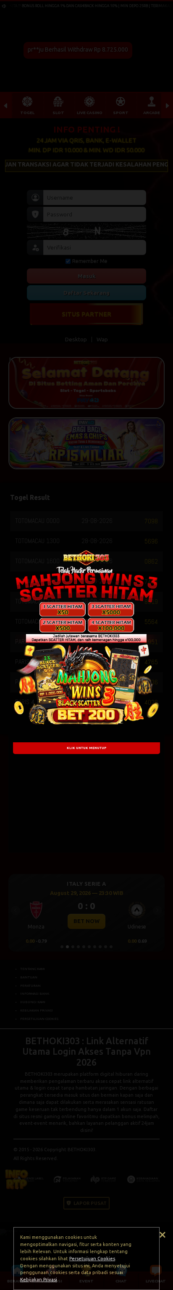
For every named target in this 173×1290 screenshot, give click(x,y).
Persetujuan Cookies (92, 1258)
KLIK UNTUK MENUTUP (86, 747)
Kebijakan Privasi (38, 1279)
